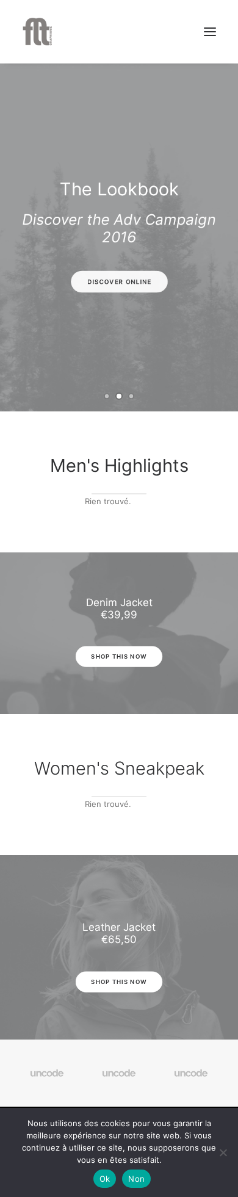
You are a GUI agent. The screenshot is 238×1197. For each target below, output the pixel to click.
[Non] (223, 1152)
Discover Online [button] (119, 282)
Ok (104, 1179)
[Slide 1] (107, 396)
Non (136, 1179)
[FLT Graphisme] (37, 31)
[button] (210, 31)
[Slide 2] (119, 396)
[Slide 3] (131, 396)
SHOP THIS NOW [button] (119, 656)
